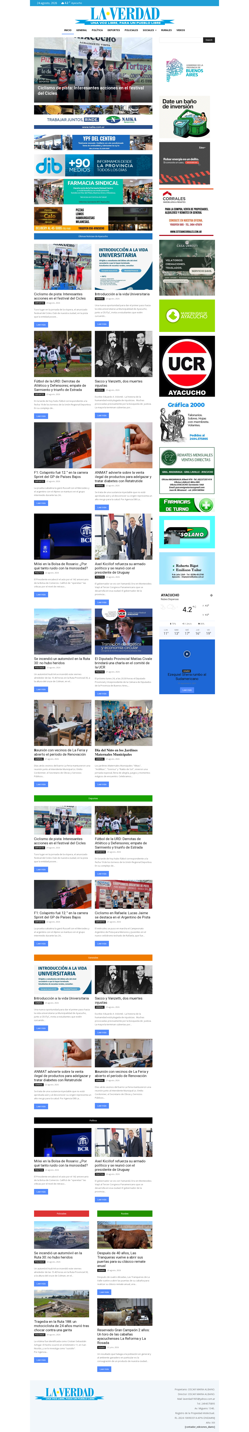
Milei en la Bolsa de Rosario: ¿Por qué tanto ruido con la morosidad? (61, 566)
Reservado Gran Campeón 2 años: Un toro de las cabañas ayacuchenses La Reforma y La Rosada (123, 1336)
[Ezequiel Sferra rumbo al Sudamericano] (187, 654)
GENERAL (43, 87)
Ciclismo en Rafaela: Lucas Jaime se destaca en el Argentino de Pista (122, 915)
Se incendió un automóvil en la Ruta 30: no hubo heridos (62, 661)
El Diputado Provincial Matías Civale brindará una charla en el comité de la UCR (123, 663)
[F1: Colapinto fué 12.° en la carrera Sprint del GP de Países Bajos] (62, 445)
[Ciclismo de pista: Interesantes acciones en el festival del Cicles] (62, 267)
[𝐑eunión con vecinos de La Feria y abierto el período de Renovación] (62, 723)
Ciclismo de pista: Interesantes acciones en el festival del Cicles (60, 296)
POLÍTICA (39, 573)
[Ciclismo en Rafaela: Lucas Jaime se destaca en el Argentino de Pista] (123, 894)
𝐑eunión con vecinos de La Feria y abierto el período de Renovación (61, 752)
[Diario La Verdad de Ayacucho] (124, 16)
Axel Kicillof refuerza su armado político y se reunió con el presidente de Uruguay (120, 568)
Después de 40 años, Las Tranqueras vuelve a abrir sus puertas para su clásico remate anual (121, 1259)
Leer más (41, 324)
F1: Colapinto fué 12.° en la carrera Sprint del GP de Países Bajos (61, 474)
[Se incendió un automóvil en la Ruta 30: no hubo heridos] (62, 632)
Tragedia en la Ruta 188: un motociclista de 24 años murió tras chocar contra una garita (61, 1326)
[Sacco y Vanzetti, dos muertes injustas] (123, 354)
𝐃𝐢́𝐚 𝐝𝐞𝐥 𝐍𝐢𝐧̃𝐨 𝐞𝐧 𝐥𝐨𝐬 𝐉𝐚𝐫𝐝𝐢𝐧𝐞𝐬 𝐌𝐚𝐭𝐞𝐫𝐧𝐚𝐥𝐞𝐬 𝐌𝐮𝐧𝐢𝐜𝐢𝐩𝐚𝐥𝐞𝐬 (116, 752)
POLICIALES (39, 667)
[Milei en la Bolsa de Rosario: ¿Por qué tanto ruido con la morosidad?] (62, 537)
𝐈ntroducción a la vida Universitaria (72, 93)
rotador (101, 1270)
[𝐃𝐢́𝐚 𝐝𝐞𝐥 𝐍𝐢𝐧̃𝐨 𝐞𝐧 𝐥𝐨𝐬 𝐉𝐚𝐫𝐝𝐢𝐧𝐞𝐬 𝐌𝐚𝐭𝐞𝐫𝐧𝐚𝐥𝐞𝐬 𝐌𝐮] (123, 723)
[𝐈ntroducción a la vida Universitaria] (93, 70)
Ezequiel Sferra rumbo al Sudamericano (187, 676)
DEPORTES (39, 303)
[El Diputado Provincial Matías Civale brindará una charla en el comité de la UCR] (123, 632)
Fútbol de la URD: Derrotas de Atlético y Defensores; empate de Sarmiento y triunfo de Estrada (60, 385)
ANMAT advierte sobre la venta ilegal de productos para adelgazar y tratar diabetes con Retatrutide (123, 476)
